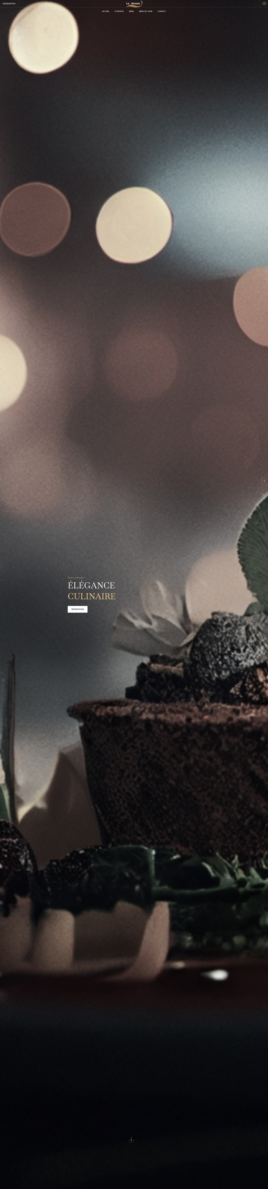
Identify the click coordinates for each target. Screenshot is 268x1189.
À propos (119, 11)
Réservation (9, 3)
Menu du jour (145, 11)
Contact (162, 11)
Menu (131, 11)
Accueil (105, 11)
